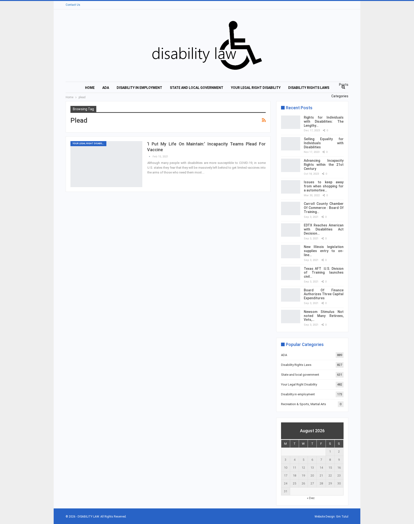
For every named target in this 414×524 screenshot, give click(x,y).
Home (90, 88)
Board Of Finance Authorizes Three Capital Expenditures (324, 294)
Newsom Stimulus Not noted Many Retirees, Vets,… (324, 316)
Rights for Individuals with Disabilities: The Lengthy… (324, 121)
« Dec (311, 498)
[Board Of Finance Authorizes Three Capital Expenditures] (290, 295)
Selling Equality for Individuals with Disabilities (324, 143)
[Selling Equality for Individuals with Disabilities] (290, 143)
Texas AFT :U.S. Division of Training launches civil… (324, 273)
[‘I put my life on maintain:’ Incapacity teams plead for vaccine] (106, 164)
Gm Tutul (342, 516)
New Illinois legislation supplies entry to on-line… (324, 251)
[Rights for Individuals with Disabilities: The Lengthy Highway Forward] (290, 122)
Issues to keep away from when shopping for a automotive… (324, 186)
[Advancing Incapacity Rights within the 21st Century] (290, 165)
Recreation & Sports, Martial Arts (303, 404)
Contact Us (73, 4)
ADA (105, 88)
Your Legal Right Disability (256, 88)
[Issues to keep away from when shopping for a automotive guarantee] (290, 187)
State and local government (196, 88)
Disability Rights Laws (308, 88)
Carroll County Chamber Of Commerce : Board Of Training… (324, 208)
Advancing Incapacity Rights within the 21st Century (324, 165)
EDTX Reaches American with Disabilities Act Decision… (324, 229)
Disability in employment (139, 88)
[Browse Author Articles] (150, 156)
